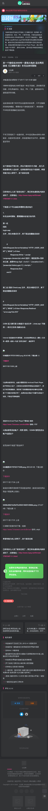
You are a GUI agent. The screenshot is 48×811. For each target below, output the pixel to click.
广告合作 (25, 781)
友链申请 (10, 781)
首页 (4, 57)
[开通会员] (44, 791)
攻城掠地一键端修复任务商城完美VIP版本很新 (22, 647)
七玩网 (11, 70)
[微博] (27, 791)
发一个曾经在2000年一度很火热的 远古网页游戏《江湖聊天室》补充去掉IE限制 (23, 64)
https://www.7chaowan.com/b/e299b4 (16, 424)
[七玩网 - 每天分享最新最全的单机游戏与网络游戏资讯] (24, 763)
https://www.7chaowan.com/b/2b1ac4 (17, 529)
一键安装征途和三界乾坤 (14, 682)
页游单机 (10, 57)
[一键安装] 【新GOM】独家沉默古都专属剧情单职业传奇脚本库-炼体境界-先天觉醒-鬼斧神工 (24, 671)
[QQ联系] (21, 791)
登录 (18, 703)
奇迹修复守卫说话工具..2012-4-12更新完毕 (21, 643)
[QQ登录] (21, 714)
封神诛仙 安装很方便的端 (14, 666)
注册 (32, 703)
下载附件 (6, 361)
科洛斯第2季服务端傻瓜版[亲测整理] (18, 659)
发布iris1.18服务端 (12, 650)
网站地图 (32, 781)
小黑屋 (38, 781)
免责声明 (18, 781)
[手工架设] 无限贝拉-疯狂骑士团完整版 (19, 663)
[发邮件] (32, 791)
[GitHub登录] (26, 714)
